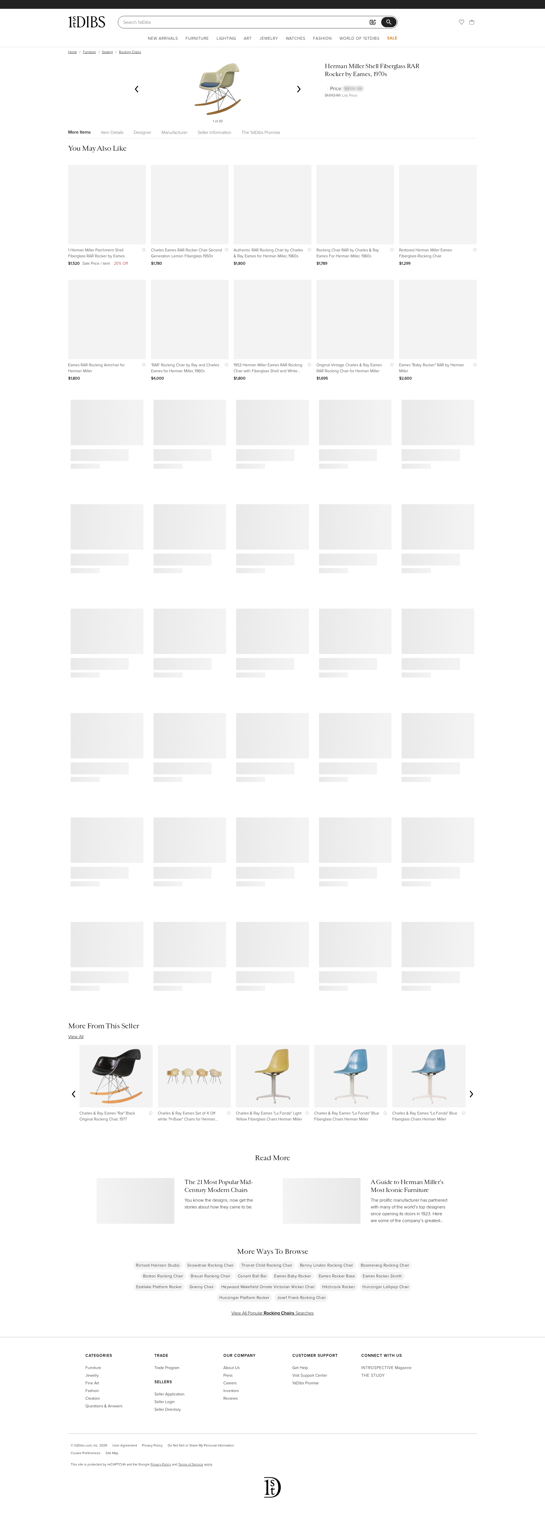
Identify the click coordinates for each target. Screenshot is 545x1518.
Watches (295, 38)
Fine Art (92, 1382)
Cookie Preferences (85, 1452)
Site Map (112, 1452)
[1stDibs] (86, 22)
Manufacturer (174, 132)
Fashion (322, 38)
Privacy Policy (152, 1445)
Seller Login (164, 1401)
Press (227, 1375)
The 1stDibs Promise (261, 132)
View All (75, 1036)
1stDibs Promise (305, 1382)
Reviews (230, 1398)
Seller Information (214, 132)
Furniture (197, 38)
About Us (231, 1367)
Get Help (300, 1367)
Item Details (112, 132)
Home (72, 51)
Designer (142, 132)
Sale (392, 38)
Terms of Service (190, 1464)
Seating (107, 51)
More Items (79, 132)
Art (248, 38)
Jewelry (268, 38)
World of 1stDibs (359, 38)
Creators (92, 1398)
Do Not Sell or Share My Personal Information (201, 1445)
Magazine (386, 1367)
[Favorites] (461, 22)
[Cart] (471, 22)
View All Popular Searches (272, 1313)
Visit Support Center (309, 1375)
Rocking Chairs (130, 51)
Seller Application (169, 1394)
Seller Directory (167, 1409)
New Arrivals (163, 38)
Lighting (226, 38)
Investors (231, 1390)
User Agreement (124, 1445)
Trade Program (166, 1367)
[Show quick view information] (142, 250)
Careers (229, 1382)
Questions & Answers (103, 1405)
